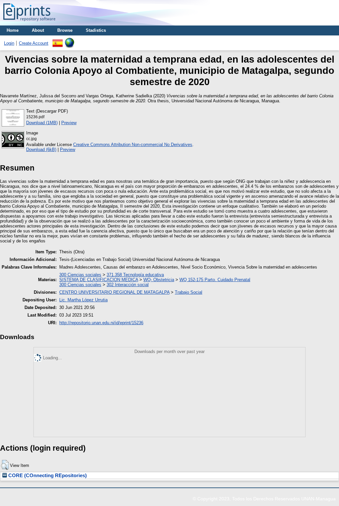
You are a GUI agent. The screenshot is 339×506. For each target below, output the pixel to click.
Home (13, 30)
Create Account (33, 43)
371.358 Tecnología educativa (135, 274)
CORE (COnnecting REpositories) (47, 475)
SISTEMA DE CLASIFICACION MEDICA (98, 279)
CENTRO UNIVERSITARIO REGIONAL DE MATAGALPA (114, 292)
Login (9, 43)
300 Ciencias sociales (80, 274)
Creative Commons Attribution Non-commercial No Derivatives (132, 144)
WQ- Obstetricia (158, 279)
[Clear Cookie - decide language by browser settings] (69, 40)
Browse (65, 30)
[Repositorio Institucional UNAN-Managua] (29, 23)
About (38, 30)
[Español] (57, 40)
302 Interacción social (128, 284)
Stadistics (96, 30)
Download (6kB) (41, 149)
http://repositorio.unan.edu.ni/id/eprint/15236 (101, 322)
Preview (68, 122)
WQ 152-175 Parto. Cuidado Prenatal (214, 279)
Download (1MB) (42, 122)
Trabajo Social (188, 292)
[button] (5, 465)
